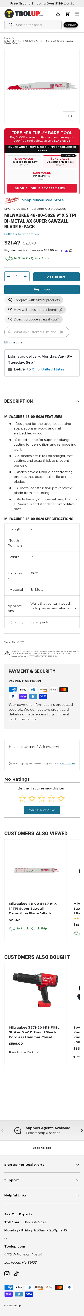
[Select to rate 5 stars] (61, 798)
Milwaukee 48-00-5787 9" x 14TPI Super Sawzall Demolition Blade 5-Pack (33, 908)
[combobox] (33, 24)
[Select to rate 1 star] (22, 798)
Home (7, 38)
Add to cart (56, 276)
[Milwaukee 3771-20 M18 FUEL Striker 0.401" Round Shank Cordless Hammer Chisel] (35, 994)
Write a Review (42, 810)
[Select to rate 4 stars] (51, 798)
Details (69, 3)
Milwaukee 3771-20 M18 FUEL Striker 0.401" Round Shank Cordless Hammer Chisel (34, 1032)
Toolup (17, 1305)
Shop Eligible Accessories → (42, 188)
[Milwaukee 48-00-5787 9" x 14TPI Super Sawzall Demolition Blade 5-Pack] (35, 870)
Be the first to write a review (21, 233)
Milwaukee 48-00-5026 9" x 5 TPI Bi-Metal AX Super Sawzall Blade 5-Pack (39, 42)
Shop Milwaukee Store (43, 200)
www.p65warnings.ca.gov (43, 655)
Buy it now (42, 289)
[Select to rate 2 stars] (32, 798)
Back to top (42, 1147)
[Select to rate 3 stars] (41, 798)
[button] (67, 13)
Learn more (67, 763)
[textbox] (42, 755)
